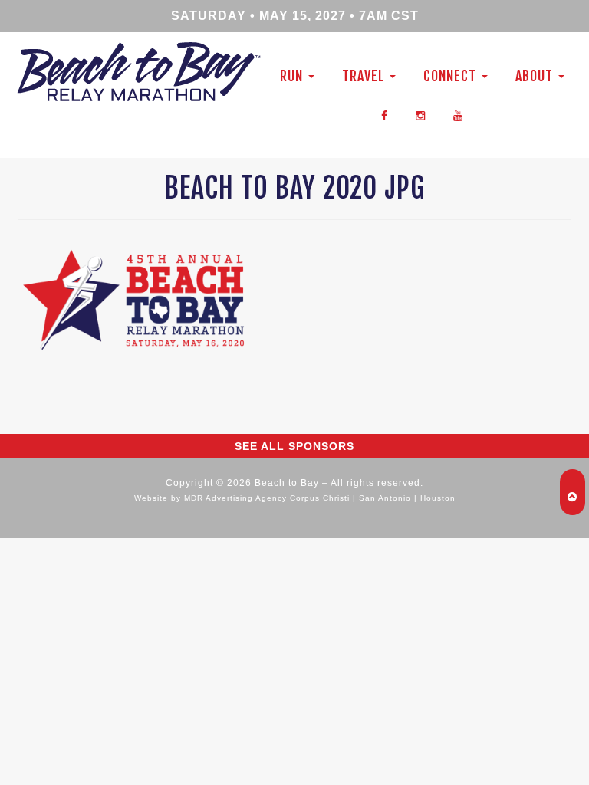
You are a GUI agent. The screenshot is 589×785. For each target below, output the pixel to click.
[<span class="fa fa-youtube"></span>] (458, 114)
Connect (451, 75)
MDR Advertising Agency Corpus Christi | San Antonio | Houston (320, 498)
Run (293, 75)
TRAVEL (365, 75)
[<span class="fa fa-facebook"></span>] (385, 114)
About (536, 75)
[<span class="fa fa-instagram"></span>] (420, 114)
